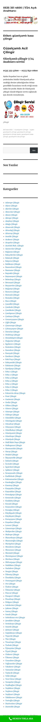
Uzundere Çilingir (13, 660)
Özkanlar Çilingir (12, 590)
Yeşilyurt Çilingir (12, 694)
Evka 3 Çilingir (11, 378)
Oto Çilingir (10, 584)
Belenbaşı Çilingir (13, 279)
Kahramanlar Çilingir (14, 479)
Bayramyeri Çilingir (13, 276)
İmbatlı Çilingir (11, 461)
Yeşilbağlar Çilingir (13, 685)
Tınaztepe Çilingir (13, 642)
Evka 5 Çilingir (11, 384)
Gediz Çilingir (11, 402)
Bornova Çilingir (12, 292)
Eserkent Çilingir (12, 356)
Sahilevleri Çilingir (13, 605)
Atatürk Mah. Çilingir (14, 246)
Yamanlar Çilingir (12, 670)
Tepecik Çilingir (12, 636)
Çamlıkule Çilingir (13, 310)
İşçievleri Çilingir (12, 467)
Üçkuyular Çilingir (13, 648)
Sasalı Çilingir (11, 614)
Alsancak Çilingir (12, 227)
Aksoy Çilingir (11, 215)
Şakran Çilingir (11, 608)
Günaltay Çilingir (12, 424)
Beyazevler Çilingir (13, 285)
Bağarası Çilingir (12, 252)
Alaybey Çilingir (12, 221)
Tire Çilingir (10, 639)
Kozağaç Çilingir (12, 510)
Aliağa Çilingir (11, 224)
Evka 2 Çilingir (11, 375)
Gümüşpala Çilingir (13, 421)
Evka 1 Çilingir (11, 372)
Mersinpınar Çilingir (14, 556)
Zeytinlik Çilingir (12, 707)
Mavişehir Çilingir (13, 544)
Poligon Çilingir (12, 602)
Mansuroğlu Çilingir (14, 541)
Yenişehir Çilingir (12, 682)
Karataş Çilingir (12, 485)
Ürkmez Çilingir (12, 657)
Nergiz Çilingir (11, 571)
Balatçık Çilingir (12, 258)
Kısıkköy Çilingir (12, 501)
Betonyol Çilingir (12, 282)
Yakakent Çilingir (12, 667)
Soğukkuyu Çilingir (13, 633)
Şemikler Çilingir (12, 620)
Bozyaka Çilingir (12, 298)
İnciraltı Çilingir (12, 464)
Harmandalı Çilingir (13, 448)
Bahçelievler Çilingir (14, 255)
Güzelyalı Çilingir (12, 439)
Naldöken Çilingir (13, 565)
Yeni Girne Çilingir (13, 679)
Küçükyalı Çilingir (13, 516)
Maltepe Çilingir (12, 534)
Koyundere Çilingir (13, 507)
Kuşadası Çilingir (12, 522)
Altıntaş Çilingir (12, 233)
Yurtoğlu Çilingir (12, 700)
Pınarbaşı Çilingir (12, 599)
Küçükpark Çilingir (13, 513)
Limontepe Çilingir (13, 528)
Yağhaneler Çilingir (13, 664)
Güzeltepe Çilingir (13, 436)
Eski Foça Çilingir (12, 359)
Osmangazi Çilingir (13, 581)
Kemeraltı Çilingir (13, 498)
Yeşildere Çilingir (12, 688)
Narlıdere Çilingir (12, 568)
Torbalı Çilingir (11, 645)
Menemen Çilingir (13, 550)
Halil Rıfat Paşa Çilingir (15, 442)
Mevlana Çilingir (12, 559)
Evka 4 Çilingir (11, 381)
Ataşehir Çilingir (12, 242)
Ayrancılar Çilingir (13, 249)
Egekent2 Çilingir (12, 344)
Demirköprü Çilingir (14, 338)
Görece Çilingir (11, 408)
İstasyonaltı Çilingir (13, 473)
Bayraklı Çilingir (12, 273)
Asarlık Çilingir (11, 236)
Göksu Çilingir (11, 405)
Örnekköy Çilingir (13, 577)
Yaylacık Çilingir (12, 673)
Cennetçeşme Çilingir (14, 319)
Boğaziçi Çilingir (12, 289)
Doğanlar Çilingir (12, 341)
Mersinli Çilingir (12, 553)
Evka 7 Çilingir (11, 390)
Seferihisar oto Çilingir (15, 617)
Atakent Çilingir (12, 239)
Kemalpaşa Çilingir (13, 494)
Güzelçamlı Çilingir (21, 130)
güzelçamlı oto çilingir (17, 136)
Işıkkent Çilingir (12, 470)
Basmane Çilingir (12, 270)
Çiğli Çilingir (10, 322)
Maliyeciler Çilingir (13, 531)
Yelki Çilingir (10, 676)
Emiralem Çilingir (13, 347)
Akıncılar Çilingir (12, 212)
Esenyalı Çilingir (12, 353)
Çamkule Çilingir (12, 307)
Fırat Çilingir (10, 396)
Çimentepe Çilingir (13, 325)
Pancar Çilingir (11, 593)
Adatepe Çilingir (12, 203)
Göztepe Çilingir (12, 412)
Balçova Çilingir (12, 261)
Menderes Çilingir (13, 547)
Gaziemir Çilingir (12, 399)
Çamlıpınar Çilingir (13, 313)
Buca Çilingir (10, 301)
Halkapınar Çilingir (13, 445)
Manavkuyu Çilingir (13, 538)
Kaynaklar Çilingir (13, 491)
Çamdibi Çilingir (12, 304)
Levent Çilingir (11, 525)
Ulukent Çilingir (12, 654)
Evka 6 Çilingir (11, 387)
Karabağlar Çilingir (13, 482)
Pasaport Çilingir (12, 596)
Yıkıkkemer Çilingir (13, 697)
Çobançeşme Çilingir (14, 329)
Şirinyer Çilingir (12, 630)
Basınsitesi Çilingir (13, 267)
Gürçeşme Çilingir (13, 427)
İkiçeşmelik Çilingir (13, 458)
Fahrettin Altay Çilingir (15, 393)
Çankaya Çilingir (12, 316)
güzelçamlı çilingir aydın (12, 134)
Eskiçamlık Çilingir (13, 362)
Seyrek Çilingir (11, 627)
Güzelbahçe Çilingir (13, 430)
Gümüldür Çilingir (13, 418)
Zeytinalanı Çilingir (13, 703)
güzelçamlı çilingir (24, 132)
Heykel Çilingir (11, 455)
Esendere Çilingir (12, 350)
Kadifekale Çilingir (13, 476)
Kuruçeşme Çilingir (13, 519)
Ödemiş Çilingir (12, 574)
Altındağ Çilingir (12, 230)
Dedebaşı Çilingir (12, 335)
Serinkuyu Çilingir (13, 624)
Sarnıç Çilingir (11, 611)
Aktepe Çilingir (11, 218)
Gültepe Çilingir (12, 415)
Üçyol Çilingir (11, 651)
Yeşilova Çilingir (12, 691)
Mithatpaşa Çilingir (13, 562)
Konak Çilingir (11, 504)
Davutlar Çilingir (12, 332)
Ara (33, 150)
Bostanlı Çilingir (12, 295)
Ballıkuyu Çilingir (12, 264)
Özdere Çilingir (11, 587)
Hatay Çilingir (11, 451)
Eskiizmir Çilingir (12, 365)
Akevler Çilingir (12, 209)
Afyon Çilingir (11, 206)
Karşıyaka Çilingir (13, 488)
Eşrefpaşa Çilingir (12, 368)
